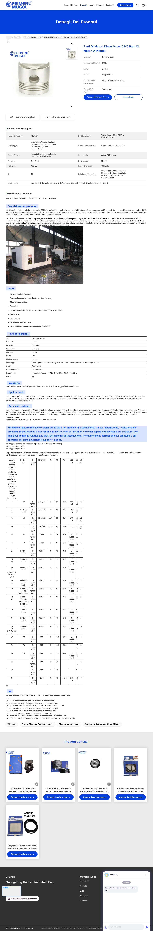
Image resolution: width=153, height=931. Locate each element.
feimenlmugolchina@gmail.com (24, 899)
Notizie (91, 5)
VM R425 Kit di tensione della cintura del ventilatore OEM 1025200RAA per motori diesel (58, 790)
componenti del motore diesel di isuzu (102, 724)
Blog (82, 891)
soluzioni (100, 5)
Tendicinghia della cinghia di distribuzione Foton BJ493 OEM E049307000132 (94, 790)
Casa (66, 5)
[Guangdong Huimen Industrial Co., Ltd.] (19, 5)
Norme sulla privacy (13, 928)
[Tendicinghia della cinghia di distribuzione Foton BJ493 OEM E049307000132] (94, 766)
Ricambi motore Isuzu (68, 724)
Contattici (110, 5)
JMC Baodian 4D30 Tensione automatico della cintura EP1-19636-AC (22, 790)
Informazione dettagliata (22, 117)
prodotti (83, 5)
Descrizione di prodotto (58, 117)
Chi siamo (74, 5)
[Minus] (147, 874)
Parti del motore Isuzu (32, 37)
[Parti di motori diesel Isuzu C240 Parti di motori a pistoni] (34, 73)
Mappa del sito (27, 928)
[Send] (147, 927)
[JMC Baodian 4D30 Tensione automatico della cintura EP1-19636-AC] (22, 767)
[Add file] (105, 927)
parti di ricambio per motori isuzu (37, 724)
